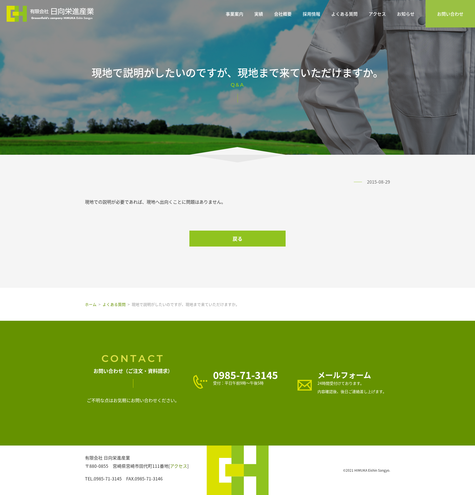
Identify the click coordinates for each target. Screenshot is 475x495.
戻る (237, 238)
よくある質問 (344, 13)
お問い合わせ (450, 13)
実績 (258, 13)
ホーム (90, 304)
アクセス (377, 13)
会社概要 (283, 13)
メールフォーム (344, 374)
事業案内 (234, 13)
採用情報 (311, 13)
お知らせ (406, 13)
